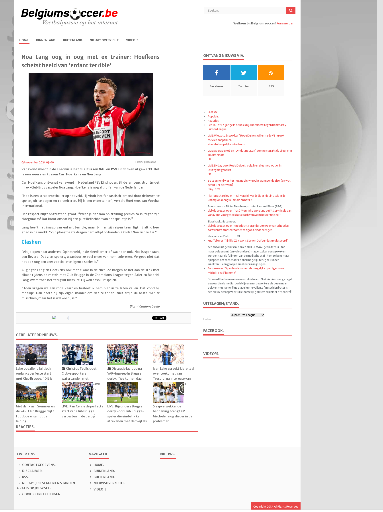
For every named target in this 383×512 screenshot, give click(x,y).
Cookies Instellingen (40, 494)
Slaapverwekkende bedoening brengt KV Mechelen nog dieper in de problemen (172, 413)
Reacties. (213, 120)
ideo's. (132, 40)
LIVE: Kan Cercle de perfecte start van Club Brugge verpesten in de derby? (82, 411)
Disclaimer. (32, 471)
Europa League (217, 129)
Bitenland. (73, 40)
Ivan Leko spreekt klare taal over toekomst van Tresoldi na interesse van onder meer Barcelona (173, 376)
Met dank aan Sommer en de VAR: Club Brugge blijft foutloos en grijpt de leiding (35, 413)
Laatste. (213, 112)
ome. (24, 40)
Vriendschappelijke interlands (226, 144)
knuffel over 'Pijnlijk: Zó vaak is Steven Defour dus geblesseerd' (248, 240)
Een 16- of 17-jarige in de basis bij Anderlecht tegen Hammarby (247, 125)
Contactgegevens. (38, 465)
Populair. (213, 116)
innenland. (46, 40)
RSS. (25, 477)
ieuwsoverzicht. (104, 40)
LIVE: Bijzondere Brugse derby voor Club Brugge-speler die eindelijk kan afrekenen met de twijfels (127, 413)
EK (209, 159)
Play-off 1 (214, 189)
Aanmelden (285, 23)
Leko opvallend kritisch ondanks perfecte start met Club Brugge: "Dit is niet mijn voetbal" (34, 376)
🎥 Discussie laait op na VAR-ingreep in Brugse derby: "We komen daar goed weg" (125, 376)
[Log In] (233, 28)
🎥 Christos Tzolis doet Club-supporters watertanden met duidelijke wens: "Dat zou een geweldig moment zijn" (81, 381)
